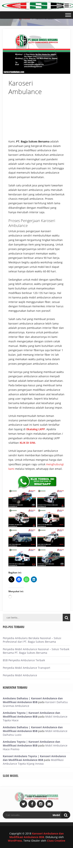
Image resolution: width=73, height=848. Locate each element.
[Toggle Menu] (68, 15)
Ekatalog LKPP (35, 429)
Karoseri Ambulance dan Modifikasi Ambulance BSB (36, 835)
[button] (60, 102)
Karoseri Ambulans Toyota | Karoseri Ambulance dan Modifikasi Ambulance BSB (34, 758)
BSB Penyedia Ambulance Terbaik (24, 660)
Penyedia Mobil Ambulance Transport (26, 668)
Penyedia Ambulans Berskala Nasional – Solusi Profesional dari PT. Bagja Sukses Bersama (32, 639)
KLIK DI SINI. (28, 442)
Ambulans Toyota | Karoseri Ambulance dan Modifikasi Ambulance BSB (31, 714)
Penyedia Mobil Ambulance (20, 675)
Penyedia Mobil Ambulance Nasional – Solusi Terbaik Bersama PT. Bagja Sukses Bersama (36, 650)
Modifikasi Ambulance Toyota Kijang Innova (33, 761)
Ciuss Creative (56, 840)
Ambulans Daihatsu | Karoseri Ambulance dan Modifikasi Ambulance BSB (33, 700)
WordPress (15, 840)
